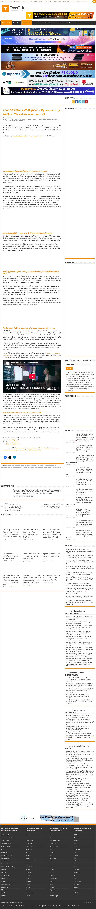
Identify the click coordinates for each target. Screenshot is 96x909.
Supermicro (53, 890)
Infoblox (3, 872)
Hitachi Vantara (54, 846)
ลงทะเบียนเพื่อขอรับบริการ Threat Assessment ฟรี (27, 136)
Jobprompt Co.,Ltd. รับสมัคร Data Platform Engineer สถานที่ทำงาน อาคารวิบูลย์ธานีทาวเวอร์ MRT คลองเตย (78, 638)
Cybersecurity (26, 22)
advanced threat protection (13, 465)
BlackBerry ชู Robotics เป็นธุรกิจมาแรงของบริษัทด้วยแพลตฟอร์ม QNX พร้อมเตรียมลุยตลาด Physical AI (80, 737)
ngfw (20, 467)
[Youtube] (83, 2)
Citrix (75, 846)
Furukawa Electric (6, 864)
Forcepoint (29, 849)
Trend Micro (29, 893)
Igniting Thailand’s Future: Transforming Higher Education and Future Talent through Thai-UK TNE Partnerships (79, 664)
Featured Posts (6, 22)
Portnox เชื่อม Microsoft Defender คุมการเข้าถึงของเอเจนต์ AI (31, 556)
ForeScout (29, 852)
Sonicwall (76, 884)
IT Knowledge (38, 119)
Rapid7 (28, 875)
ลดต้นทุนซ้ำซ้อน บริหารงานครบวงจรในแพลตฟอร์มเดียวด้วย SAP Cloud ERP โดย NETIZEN (78, 696)
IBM (51, 855)
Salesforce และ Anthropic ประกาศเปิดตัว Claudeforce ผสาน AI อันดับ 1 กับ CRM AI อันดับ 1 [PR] (80, 551)
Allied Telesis (5, 840)
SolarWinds (4, 887)
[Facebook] (77, 2)
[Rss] (75, 2)
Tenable (28, 890)
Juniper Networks (6, 875)
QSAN (51, 884)
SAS (75, 878)
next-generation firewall (9, 467)
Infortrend (53, 858)
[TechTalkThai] (15, 8)
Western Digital (54, 895)
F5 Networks (5, 858)
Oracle (51, 875)
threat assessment (55, 467)
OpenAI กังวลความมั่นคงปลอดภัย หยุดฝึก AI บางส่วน (51, 556)
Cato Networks (5, 846)
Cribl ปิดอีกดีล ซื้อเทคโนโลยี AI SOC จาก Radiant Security (10, 556)
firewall (40, 465)
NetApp (52, 867)
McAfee (28, 869)
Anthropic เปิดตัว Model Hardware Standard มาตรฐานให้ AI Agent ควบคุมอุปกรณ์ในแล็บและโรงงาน (80, 568)
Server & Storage (37, 22)
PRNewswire (66, 1)
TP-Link (3, 890)
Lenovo (52, 864)
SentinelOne (29, 881)
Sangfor (28, 878)
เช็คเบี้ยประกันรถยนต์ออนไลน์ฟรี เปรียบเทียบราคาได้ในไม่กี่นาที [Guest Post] (84, 490)
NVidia (52, 872)
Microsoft (77, 864)
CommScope (5, 852)
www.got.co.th (13, 442)
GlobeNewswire (57, 1)
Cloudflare (29, 843)
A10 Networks (5, 835)
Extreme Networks (6, 855)
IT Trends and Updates (48, 119)
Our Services (25, 1)
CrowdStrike (29, 846)
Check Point (29, 840)
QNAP (51, 881)
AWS (75, 843)
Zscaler (28, 895)
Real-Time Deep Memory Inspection (33, 467)
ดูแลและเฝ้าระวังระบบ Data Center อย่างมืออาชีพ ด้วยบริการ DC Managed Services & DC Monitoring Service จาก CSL (14, 507)
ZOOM (76, 893)
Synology (52, 893)
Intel (51, 861)
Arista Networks (5, 843)
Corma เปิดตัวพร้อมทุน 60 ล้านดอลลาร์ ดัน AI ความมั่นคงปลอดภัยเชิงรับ (51, 577)
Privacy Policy (83, 388)
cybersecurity (31, 465)
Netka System (5, 878)
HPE (51, 849)
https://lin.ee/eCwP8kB (13, 444)
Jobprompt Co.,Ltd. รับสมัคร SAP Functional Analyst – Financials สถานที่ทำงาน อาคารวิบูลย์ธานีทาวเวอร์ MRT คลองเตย (79, 649)
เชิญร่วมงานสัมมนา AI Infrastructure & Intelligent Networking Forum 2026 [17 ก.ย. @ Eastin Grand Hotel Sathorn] (79, 471)
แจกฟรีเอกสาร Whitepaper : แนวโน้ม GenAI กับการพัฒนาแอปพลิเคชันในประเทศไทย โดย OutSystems (79, 690)
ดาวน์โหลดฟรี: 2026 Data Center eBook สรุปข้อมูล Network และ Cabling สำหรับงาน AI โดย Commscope (79, 679)
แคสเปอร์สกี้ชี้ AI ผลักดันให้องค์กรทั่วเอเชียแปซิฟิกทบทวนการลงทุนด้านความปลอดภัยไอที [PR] (79, 579)
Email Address (70, 364)
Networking (16, 22)
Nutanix (52, 869)
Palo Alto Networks (31, 867)
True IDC (76, 887)
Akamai (28, 835)
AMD (51, 835)
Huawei (3, 869)
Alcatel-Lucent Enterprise (8, 838)
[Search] (94, 1)
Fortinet (3, 895)
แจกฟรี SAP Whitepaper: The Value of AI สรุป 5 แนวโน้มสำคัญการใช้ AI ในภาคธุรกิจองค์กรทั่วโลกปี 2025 (79, 701)
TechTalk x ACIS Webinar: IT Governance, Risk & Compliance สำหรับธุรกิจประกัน (51, 506)
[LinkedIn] (81, 2)
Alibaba (76, 840)
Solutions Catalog (74, 22)
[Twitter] (79, 2)
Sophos (28, 884)
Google (76, 852)
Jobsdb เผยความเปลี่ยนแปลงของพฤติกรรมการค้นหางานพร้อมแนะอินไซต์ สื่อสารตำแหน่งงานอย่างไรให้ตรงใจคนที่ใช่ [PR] (79, 760)
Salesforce (77, 872)
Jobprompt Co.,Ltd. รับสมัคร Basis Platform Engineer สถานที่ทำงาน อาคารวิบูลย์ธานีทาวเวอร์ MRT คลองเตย (78, 632)
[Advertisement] (80, 343)
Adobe (76, 835)
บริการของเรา (17, 1)
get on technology (50, 465)
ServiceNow (77, 881)
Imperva (28, 864)
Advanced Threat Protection (12, 119)
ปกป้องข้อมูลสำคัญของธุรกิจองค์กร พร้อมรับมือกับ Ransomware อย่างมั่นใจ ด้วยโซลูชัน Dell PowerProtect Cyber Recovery (79, 501)
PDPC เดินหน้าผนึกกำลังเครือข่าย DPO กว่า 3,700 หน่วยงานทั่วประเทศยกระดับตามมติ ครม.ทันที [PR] (11, 579)
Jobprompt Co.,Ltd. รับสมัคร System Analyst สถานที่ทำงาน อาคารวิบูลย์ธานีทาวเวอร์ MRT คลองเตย (79, 643)
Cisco (2, 849)
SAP (75, 875)
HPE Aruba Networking (8, 867)
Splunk (28, 887)
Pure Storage (53, 878)
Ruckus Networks (6, 884)
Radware (28, 872)
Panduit (3, 881)
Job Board (48, 1)
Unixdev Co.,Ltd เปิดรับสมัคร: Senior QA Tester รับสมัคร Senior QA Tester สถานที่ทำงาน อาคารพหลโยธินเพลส (80, 618)
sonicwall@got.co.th (13, 440)
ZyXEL (3, 893)
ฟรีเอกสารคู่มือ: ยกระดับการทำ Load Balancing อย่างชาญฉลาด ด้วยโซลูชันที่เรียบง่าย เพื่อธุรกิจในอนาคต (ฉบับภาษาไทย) (79, 685)
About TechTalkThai (6, 1)
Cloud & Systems (49, 22)
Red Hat (76, 869)
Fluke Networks (5, 861)
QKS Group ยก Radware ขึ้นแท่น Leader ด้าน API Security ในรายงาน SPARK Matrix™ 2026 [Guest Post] (79, 602)
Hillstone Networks (31, 861)
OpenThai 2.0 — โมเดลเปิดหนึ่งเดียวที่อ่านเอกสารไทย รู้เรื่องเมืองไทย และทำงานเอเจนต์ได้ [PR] (80, 562)
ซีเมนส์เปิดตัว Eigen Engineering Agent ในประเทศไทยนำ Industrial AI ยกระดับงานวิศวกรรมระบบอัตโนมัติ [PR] (78, 728)
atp (24, 465)
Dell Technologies (55, 840)
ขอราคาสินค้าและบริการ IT (37, 1)
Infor (75, 861)
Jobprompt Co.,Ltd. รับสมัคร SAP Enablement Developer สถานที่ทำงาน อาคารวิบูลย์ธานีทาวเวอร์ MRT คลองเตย (79, 627)
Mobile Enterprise (61, 22)
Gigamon (28, 858)
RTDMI (46, 467)
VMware (76, 890)
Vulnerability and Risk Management (17, 120)
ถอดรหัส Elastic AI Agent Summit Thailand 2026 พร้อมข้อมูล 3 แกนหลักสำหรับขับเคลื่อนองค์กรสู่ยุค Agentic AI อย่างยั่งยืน (79, 534)
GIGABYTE (53, 843)
